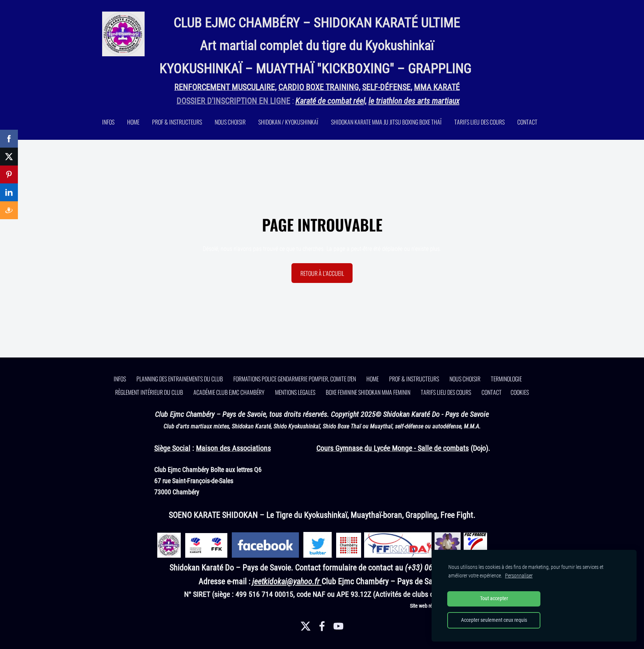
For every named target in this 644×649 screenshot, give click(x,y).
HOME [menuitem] (133, 121)
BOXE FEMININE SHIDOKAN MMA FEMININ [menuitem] (368, 392)
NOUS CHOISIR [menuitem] (230, 121)
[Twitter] (305, 626)
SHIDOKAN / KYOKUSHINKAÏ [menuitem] (288, 121)
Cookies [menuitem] (520, 392)
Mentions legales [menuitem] (295, 392)
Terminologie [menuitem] (506, 378)
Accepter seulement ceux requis (494, 620)
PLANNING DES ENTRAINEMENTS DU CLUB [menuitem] (179, 378)
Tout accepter (494, 598)
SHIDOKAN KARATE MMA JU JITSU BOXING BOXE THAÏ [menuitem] (386, 121)
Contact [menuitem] (527, 121)
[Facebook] (322, 626)
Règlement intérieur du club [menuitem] (149, 392)
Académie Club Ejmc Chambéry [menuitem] (229, 392)
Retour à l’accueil (322, 273)
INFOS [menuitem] (108, 121)
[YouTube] (338, 626)
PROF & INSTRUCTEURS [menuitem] (177, 121)
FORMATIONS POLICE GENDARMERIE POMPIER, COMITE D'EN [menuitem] (294, 378)
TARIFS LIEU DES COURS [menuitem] (479, 121)
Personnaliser (519, 576)
